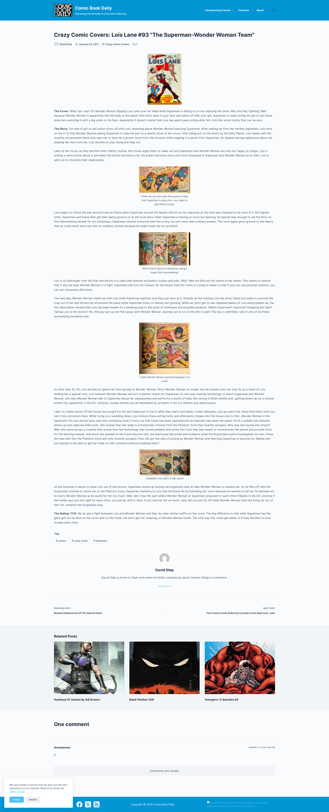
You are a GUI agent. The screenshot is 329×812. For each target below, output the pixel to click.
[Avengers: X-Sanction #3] (240, 668)
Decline (33, 799)
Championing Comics (218, 10)
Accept (16, 799)
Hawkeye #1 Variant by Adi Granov (77, 699)
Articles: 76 (164, 586)
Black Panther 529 (141, 699)
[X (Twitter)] (88, 804)
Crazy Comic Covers (117, 44)
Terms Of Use (17, 791)
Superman (100, 540)
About (260, 10)
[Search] (273, 10)
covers (61, 540)
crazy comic (80, 540)
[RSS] (97, 804)
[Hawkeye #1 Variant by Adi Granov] (89, 668)
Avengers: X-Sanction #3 (221, 699)
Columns (243, 10)
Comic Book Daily (93, 8)
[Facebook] (79, 804)
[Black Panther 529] (164, 668)
